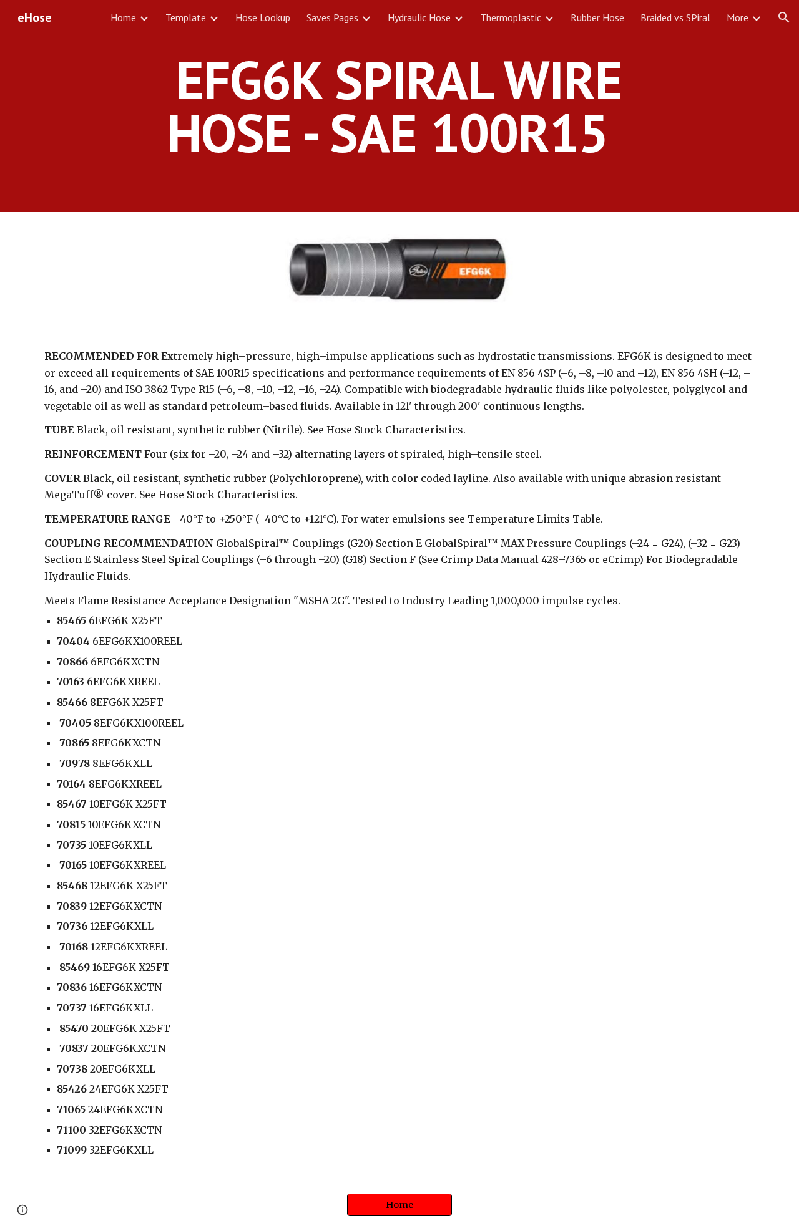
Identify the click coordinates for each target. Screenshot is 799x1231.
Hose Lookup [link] (262, 17)
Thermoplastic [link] (510, 17)
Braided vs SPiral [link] (675, 17)
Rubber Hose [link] (597, 17)
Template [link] (185, 17)
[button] (784, 17)
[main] (399, 106)
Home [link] (123, 17)
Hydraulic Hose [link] (419, 17)
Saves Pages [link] (332, 17)
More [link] (737, 17)
